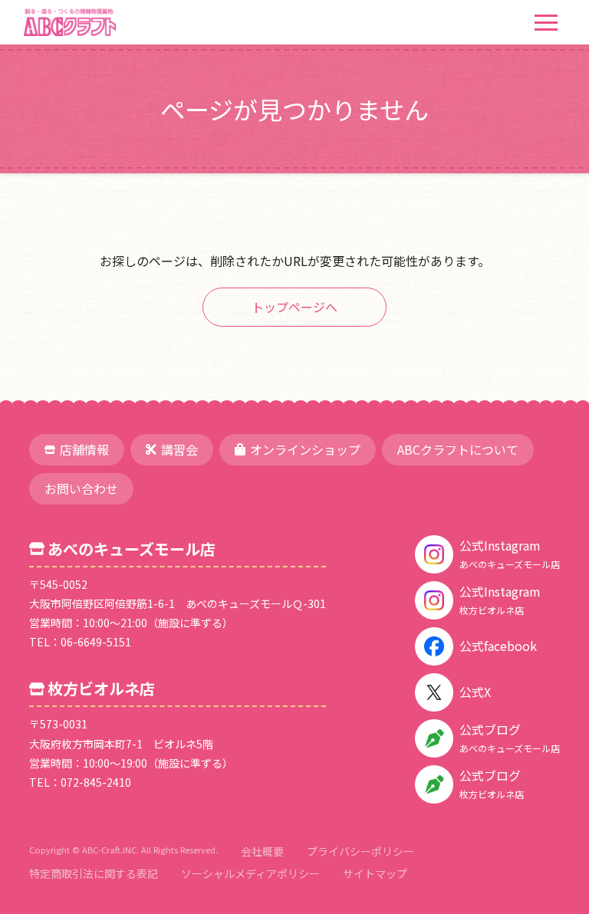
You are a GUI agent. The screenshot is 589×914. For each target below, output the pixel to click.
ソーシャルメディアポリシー (250, 873)
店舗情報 (84, 449)
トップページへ (294, 307)
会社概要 (262, 851)
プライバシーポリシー (360, 851)
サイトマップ (375, 873)
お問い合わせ (81, 488)
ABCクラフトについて (457, 449)
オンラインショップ (305, 449)
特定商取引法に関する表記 (93, 873)
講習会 (179, 449)
